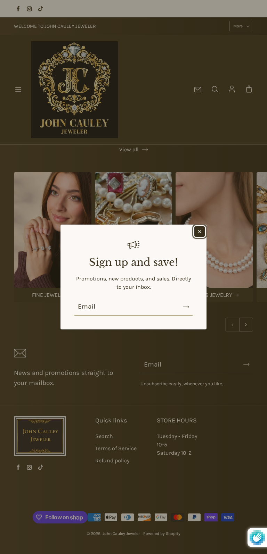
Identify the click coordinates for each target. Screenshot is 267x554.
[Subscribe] (186, 307)
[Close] (199, 231)
